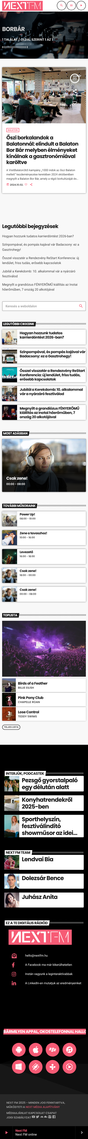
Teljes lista (11, 727)
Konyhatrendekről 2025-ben (47, 803)
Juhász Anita (39, 897)
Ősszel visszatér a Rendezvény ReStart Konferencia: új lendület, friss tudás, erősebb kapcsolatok (52, 375)
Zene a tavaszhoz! (33, 533)
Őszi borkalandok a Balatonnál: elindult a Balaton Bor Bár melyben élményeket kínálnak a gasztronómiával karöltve (42, 150)
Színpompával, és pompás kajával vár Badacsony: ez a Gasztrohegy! (52, 354)
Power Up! (27, 515)
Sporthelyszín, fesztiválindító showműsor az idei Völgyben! (47, 829)
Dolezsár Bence (43, 878)
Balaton (13, 130)
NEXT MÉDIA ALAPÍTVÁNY (43, 1107)
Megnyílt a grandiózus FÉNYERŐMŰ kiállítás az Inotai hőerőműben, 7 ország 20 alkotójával (49, 413)
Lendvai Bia (37, 859)
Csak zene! (17, 478)
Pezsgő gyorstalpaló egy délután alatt (50, 783)
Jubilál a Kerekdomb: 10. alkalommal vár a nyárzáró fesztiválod (51, 391)
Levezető (26, 552)
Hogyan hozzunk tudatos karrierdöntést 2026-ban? (38, 236)
